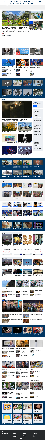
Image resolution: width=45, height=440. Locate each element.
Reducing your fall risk (5, 95)
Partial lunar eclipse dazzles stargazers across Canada (16, 333)
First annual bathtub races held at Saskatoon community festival (38, 290)
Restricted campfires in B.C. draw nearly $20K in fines (38, 392)
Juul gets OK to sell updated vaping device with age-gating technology (36, 348)
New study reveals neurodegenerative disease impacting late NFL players (26, 245)
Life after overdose (35, 86)
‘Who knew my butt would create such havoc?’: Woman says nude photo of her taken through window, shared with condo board (17, 167)
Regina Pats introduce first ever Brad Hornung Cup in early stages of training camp (25, 295)
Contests (21, 3)
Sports (32, 3)
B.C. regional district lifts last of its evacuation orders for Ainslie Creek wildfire (39, 396)
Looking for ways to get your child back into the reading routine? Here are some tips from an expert (17, 266)
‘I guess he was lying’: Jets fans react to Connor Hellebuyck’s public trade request (24, 70)
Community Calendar (28, 3)
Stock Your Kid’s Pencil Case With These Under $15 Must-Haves (17, 421)
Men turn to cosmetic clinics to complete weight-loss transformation (38, 351)
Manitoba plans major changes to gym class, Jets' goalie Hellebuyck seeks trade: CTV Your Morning (17, 198)
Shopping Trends (30, 1)
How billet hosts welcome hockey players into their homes (27, 176)
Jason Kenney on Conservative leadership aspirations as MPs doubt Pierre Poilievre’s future (8, 349)
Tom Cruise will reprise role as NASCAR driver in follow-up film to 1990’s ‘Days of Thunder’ (22, 369)
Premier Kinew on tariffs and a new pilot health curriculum (27, 197)
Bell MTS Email (35, 102)
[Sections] (2, 1)
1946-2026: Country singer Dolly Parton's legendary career (24, 143)
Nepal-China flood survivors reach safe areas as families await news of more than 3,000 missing (36, 390)
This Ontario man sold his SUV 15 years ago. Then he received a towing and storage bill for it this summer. (22, 390)
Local (11, 1)
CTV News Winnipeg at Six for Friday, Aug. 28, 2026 (6, 86)
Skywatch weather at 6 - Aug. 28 (27, 86)
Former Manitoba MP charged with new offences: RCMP (37, 166)
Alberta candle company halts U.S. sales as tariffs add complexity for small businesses (21, 348)
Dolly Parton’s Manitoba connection (37, 197)
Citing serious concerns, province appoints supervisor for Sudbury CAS (11, 291)
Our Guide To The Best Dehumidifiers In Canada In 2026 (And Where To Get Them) (27, 421)
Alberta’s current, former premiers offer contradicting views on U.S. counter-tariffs (25, 74)
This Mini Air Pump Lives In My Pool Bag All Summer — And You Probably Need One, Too (17, 410)
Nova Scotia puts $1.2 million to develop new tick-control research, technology (11, 376)
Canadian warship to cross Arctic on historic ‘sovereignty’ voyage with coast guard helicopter (27, 275)
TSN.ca (24, 436)
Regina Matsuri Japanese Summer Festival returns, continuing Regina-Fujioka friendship (25, 291)
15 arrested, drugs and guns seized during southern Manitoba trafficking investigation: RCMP (37, 177)
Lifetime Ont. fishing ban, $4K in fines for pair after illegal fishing (8, 288)
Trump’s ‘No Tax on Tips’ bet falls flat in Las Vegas (29, 312)
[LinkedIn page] (6, 431)
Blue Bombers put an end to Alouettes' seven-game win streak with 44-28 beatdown (6, 217)
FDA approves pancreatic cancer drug (17, 228)
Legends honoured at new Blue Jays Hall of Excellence (17, 245)
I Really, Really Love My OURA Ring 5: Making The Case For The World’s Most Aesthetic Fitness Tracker (37, 410)
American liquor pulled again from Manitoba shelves (37, 95)
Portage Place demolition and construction (23, 131)
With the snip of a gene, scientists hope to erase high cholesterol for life (38, 355)
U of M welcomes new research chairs (17, 86)
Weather (11, 3)
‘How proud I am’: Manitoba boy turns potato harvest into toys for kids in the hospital (27, 167)
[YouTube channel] (5, 431)
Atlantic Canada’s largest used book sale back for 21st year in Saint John (36, 369)
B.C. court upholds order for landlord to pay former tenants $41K (24, 355)
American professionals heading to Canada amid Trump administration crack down (37, 245)
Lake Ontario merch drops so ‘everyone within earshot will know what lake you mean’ (27, 334)
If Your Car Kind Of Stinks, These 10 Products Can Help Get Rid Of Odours (37, 421)
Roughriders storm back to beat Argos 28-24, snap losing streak (22, 288)
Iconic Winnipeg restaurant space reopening (6, 166)
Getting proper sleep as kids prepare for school (26, 228)
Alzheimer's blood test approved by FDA (38, 228)
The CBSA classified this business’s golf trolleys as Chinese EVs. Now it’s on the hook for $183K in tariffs (7, 275)
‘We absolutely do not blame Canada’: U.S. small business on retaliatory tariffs (37, 266)
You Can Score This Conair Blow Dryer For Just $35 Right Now (7, 420)
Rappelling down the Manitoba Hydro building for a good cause (24, 155)
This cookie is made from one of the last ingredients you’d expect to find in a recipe (11, 372)
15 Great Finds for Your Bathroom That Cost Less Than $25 (27, 410)
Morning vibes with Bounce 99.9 (6, 197)
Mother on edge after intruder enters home (17, 95)
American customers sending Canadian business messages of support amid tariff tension (27, 266)
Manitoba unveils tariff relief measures (26, 95)
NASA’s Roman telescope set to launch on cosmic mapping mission (7, 369)
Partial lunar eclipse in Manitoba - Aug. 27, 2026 (14, 119)
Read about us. (33, 423)
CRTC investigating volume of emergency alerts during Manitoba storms (17, 177)
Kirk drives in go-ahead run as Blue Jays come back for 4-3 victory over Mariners (10, 397)
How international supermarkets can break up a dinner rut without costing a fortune (38, 376)
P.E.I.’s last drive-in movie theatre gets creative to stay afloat (6, 245)
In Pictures (20, 1)
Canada (14, 1)
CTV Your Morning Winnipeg (16, 3)
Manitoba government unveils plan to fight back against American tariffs (11, 70)
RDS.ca (34, 436)
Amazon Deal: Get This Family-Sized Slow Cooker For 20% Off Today (7, 410)
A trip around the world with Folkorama (7, 154)
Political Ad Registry (15, 436)
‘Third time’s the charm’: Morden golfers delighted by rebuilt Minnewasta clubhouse (6, 177)
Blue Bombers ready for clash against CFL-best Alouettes (37, 216)
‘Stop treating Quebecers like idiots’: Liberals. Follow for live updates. (11, 312)
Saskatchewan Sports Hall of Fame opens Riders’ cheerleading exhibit (38, 295)
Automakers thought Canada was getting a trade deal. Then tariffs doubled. (25, 394)
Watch (17, 1)
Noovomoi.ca (34, 435)
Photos (24, 3)
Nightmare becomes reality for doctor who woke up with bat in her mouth (17, 275)
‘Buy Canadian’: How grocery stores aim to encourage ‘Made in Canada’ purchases (38, 275)
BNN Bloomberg (24, 435)
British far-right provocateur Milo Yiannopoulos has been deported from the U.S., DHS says (36, 319)
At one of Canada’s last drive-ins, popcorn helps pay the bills (6, 265)
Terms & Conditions (15, 435)
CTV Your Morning (24, 1)
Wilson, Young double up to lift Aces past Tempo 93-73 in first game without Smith (10, 393)
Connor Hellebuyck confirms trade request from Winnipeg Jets (27, 216)
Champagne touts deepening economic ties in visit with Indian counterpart (11, 356)
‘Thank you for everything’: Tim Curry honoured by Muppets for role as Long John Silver (24, 376)
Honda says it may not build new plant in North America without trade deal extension (24, 397)
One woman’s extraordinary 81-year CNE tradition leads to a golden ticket (7, 334)
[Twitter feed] (2, 431)
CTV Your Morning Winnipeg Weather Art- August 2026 (9, 142)
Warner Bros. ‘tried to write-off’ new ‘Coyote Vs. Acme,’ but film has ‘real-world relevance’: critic (38, 334)
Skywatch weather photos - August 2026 (7, 131)
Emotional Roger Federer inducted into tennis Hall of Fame (8, 390)
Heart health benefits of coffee (6, 228)
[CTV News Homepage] (6, 1)
